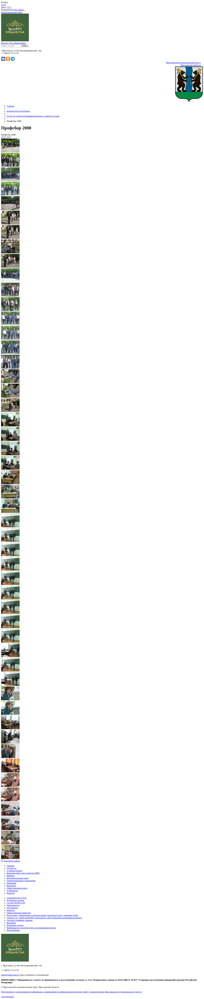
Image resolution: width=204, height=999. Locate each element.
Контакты (11, 885)
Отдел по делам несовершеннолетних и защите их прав (33, 116)
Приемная (11, 883)
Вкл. (16, 10)
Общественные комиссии (19, 913)
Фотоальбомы (13, 930)
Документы (12, 908)
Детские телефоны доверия (19, 920)
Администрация (14, 870)
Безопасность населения (18, 111)
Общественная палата (17, 888)
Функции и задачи (15, 900)
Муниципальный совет (18, 878)
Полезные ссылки (15, 925)
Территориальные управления (21, 880)
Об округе (11, 868)
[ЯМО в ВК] (3, 60)
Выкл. (22, 10)
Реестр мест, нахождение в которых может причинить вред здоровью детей (42, 915)
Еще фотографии (12, 861)
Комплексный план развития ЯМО (23, 873)
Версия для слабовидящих (13, 43)
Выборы (11, 875)
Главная (10, 106)
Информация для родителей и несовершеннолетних (31, 928)
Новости (11, 893)
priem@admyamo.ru (10, 975)
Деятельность (13, 905)
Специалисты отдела (17, 898)
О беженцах (12, 890)
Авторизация (7, 996)
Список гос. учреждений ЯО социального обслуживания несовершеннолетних (44, 918)
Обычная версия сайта (11, 12)
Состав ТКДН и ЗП (16, 903)
